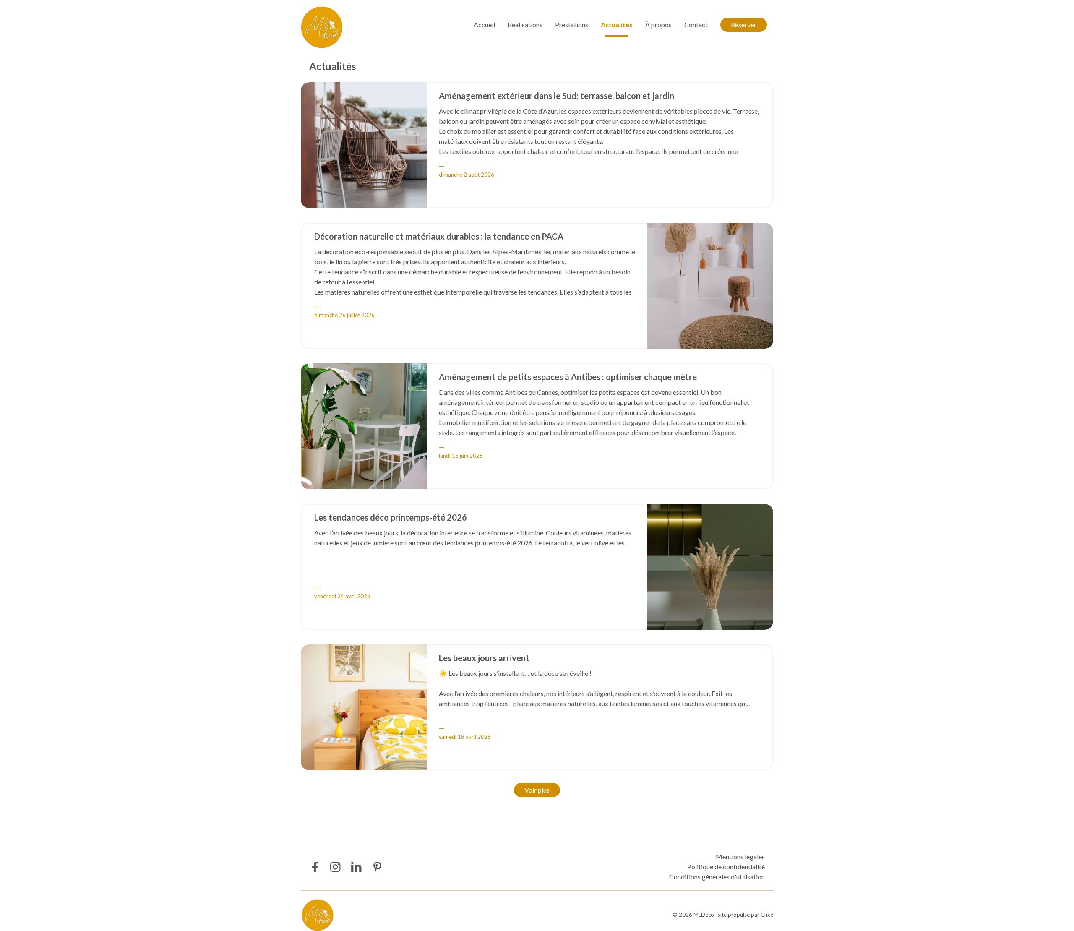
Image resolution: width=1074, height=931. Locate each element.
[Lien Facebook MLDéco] (314, 867)
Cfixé (767, 914)
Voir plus (537, 790)
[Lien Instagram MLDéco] (335, 867)
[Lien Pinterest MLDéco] (377, 867)
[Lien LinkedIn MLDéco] (356, 867)
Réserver (743, 25)
